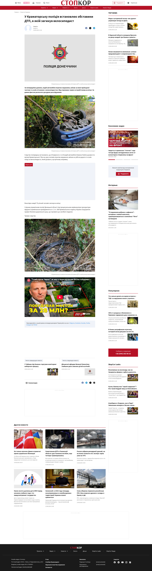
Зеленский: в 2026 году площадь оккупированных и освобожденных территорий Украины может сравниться (58, 494)
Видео (54, 8)
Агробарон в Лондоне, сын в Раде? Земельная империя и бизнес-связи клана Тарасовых (121, 405)
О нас (47, 559)
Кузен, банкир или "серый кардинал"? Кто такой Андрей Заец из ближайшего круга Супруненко (122, 389)
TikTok (35, 325)
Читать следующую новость (70, 360)
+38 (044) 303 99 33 (123, 354)
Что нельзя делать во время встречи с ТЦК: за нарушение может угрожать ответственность (122, 298)
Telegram (72, 323)
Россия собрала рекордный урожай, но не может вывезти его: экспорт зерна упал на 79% (91, 453)
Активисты (48, 567)
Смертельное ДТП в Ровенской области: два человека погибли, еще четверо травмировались (58, 453)
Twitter (88, 323)
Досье (84, 8)
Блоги (75, 8)
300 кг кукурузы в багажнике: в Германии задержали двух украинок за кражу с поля (122, 315)
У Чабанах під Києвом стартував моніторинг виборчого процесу (40, 365)
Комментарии (32, 383)
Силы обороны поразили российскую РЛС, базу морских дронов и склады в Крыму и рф (90, 493)
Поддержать (120, 3)
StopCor (35, 26)
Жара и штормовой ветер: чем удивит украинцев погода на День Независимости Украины (122, 20)
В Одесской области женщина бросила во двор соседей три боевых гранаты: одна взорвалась (122, 37)
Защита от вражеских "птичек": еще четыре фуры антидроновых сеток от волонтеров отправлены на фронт (121, 152)
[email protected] (27, 567)
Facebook (77, 323)
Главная (16, 12)
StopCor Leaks (94, 8)
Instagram (29, 325)
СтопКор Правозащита (52, 562)
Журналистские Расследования (55, 565)
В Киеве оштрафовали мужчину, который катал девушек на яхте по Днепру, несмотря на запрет (121, 331)
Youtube (83, 323)
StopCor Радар (107, 8)
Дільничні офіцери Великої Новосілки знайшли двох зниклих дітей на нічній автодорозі (76, 366)
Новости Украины (25, 12)
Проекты (43, 8)
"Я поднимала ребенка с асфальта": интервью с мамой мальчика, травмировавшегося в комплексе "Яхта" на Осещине (123, 215)
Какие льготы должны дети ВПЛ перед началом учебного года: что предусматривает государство (28, 493)
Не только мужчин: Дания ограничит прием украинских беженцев (27, 452)
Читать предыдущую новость (33, 360)
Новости (65, 8)
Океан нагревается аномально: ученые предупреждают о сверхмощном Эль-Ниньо (122, 54)
